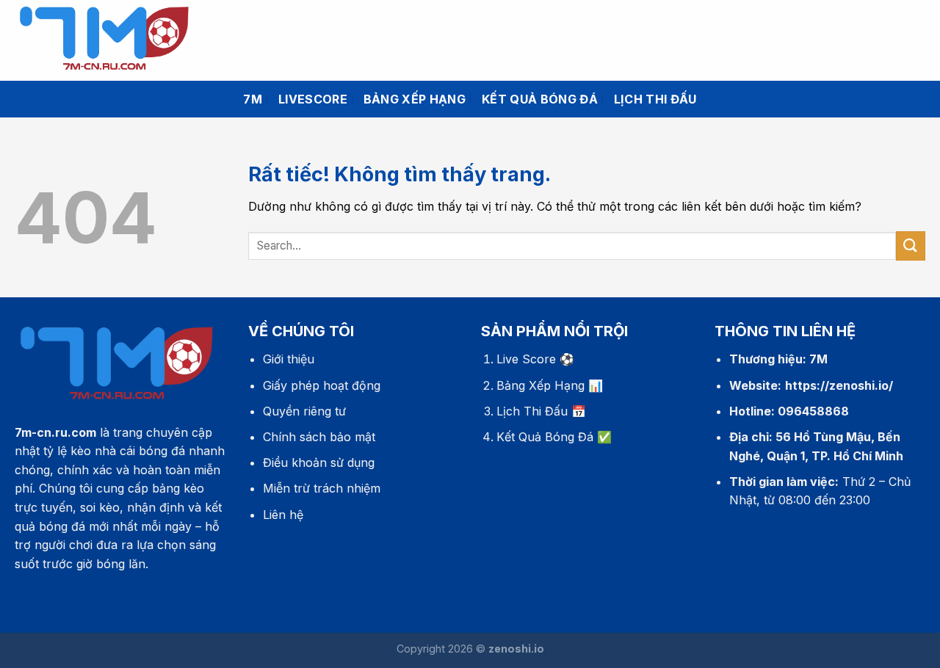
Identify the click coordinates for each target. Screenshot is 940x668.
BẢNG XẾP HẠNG (415, 99)
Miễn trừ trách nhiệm (321, 488)
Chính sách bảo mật (319, 436)
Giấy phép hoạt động (321, 385)
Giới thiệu (288, 359)
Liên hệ (283, 514)
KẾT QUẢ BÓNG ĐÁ (540, 99)
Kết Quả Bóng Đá (544, 436)
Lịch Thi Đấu (532, 411)
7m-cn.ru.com (55, 432)
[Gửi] (910, 245)
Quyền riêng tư (304, 411)
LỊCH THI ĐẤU (655, 99)
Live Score (526, 359)
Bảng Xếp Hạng (540, 385)
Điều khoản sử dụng (319, 462)
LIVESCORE (312, 99)
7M (252, 99)
